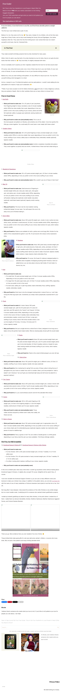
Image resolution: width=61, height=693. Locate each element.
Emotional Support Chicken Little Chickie (34, 445)
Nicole (3, 607)
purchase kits (56, 481)
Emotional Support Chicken (11, 445)
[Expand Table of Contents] (56, 48)
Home (3, 686)
